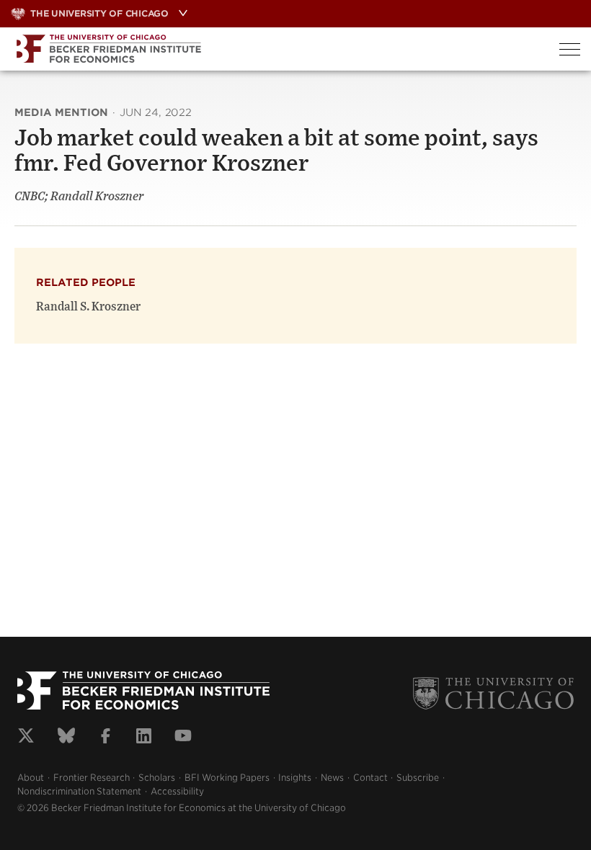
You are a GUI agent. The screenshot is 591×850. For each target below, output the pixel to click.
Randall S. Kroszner (88, 307)
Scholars (156, 777)
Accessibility (177, 791)
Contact (370, 777)
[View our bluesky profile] (66, 737)
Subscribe (417, 777)
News (332, 777)
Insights (294, 777)
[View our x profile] (26, 737)
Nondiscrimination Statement (79, 791)
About (30, 777)
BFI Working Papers (227, 777)
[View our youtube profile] (183, 737)
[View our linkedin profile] (143, 737)
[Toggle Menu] (569, 49)
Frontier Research (91, 777)
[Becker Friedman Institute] (274, 49)
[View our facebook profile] (105, 737)
